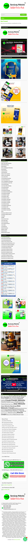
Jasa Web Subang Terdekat (6, 247)
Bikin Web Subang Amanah (7, 449)
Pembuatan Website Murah (6, 214)
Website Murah (9, 414)
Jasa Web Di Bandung (5, 237)
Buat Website (3, 169)
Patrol (7, 411)
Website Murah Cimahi (5, 232)
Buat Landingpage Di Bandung (7, 167)
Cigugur (15, 398)
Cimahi (8, 400)
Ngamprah (15, 409)
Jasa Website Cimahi (5, 197)
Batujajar (6, 397)
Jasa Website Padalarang (6, 205)
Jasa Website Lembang (5, 202)
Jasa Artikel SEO (4, 176)
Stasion (17, 411)
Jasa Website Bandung (5, 190)
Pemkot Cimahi (12, 411)
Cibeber (7, 398)
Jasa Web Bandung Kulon (6, 240)
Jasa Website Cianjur (5, 194)
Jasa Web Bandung (5, 187)
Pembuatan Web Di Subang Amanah (8, 253)
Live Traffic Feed (8, 263)
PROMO (2, 217)
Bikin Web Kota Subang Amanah (7, 256)
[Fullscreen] (25, 54)
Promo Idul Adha (4, 220)
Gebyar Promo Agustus (5, 173)
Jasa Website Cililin (5, 196)
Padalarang (21, 409)
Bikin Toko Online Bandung (6, 163)
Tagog (21, 411)
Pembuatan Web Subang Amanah (9, 453)
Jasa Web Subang (4, 188)
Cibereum (11, 398)
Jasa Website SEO (4, 206)
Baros (2, 397)
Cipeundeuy (21, 402)
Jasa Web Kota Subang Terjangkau (7, 244)
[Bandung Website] (14, 10)
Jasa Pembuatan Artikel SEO (6, 182)
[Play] (2, 54)
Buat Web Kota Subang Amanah (7, 258)
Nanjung (10, 409)
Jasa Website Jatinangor (6, 199)
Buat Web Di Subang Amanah (6, 252)
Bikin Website (3, 166)
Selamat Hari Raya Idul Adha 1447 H (8, 243)
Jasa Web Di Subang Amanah (6, 255)
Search (23, 14)
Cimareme (3, 402)
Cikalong (3, 400)
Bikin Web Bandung (5, 164)
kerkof (16, 408)
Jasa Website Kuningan (5, 200)
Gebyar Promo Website (5, 175)
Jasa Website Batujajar (5, 193)
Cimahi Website (4, 172)
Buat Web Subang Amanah (7, 451)
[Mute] (23, 54)
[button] (25, 539)
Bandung (11, 396)
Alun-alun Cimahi (5, 396)
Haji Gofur (11, 404)
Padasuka (3, 411)
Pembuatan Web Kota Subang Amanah (10, 446)
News (2, 211)
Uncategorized (4, 226)
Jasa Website (19, 404)
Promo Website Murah (5, 223)
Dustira (6, 404)
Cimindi (8, 402)
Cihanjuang (20, 398)
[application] (14, 48)
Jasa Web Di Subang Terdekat (6, 249)
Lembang (6, 409)
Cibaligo (3, 398)
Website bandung (12, 412)
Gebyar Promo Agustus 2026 (6, 241)
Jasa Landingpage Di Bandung (7, 181)
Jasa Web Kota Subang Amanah (8, 447)
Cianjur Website (4, 170)
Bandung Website (4, 161)
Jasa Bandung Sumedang (6, 178)
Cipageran (12, 402)
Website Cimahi (4, 229)
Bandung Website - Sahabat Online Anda (8, 281)
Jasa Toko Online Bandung (6, 185)
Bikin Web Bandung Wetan (6, 238)
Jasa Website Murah (5, 203)
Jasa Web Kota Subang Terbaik (7, 246)
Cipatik (16, 402)
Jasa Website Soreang (5, 208)
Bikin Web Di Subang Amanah (6, 250)
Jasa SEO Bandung (5, 184)
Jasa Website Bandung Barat (6, 191)
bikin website (12, 397)
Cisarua (3, 404)
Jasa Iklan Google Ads (5, 179)
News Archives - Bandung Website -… (8, 275)
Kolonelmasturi (21, 408)
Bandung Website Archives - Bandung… (8, 266)
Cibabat (22, 397)
